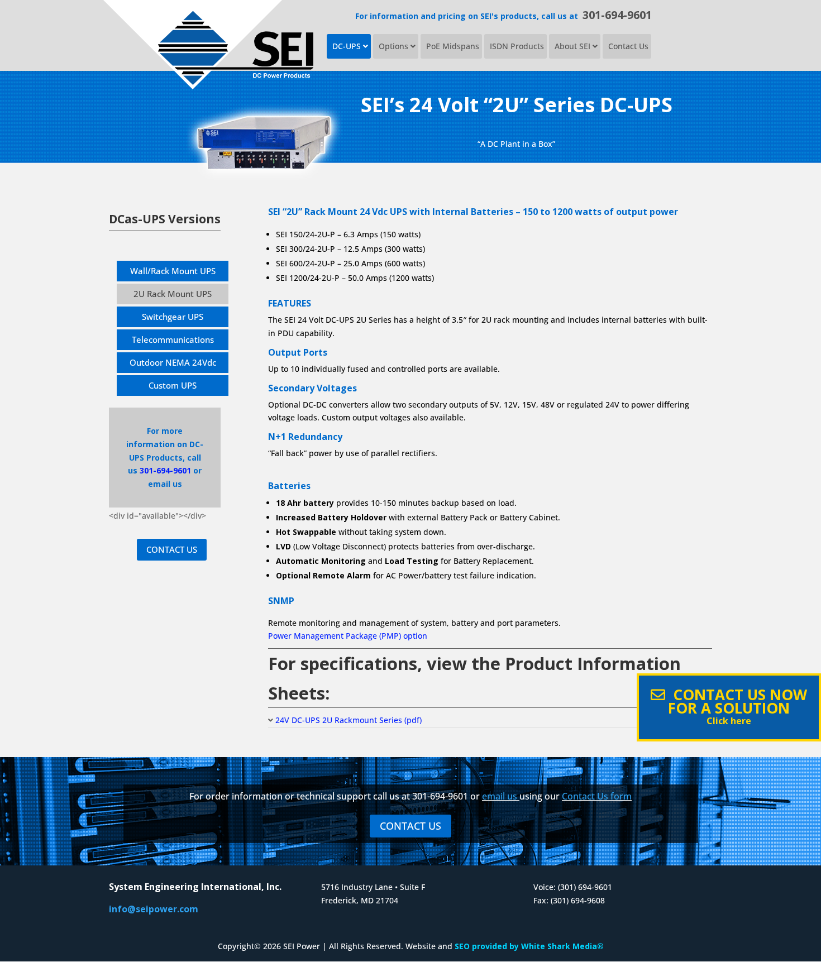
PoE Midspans (452, 46)
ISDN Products (517, 46)
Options (394, 46)
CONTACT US (171, 549)
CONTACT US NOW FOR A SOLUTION (736, 706)
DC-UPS (347, 46)
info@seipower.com (153, 909)
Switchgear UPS (172, 316)
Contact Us (628, 46)
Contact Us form (597, 796)
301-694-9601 (617, 14)
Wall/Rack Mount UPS (173, 270)
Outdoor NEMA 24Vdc (173, 362)
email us (499, 796)
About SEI (574, 46)
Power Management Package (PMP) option (347, 635)
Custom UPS (173, 385)
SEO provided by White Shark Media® (529, 946)
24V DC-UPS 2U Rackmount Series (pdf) (348, 720)
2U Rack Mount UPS (172, 293)
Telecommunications (173, 339)
